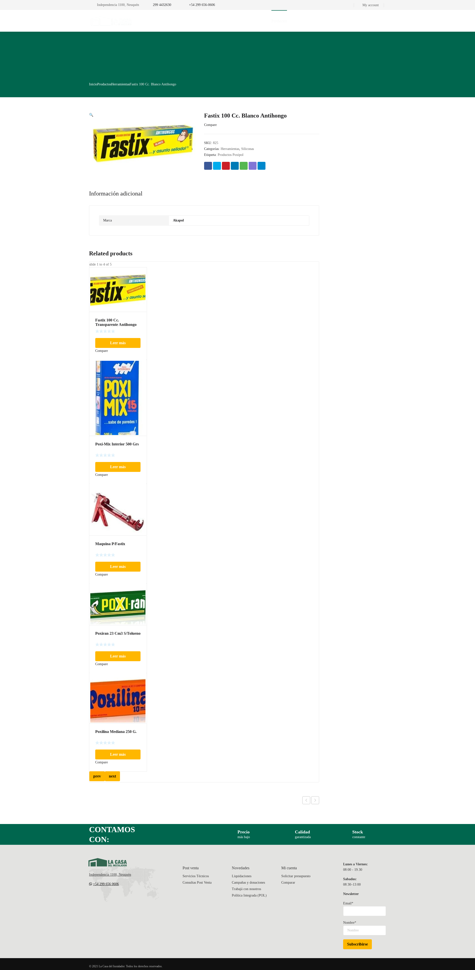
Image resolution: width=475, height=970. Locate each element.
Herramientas (120, 84)
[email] (91, 899)
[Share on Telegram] (261, 166)
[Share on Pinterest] (226, 166)
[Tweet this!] (217, 166)
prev (97, 776)
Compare (210, 125)
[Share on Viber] (253, 166)
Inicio (93, 84)
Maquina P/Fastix (110, 544)
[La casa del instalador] (111, 21)
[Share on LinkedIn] (235, 166)
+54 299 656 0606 (106, 884)
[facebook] (101, 899)
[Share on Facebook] (208, 166)
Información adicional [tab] (115, 193)
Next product (315, 800)
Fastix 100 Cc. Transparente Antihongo (116, 322)
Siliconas (247, 149)
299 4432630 (162, 5)
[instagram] (111, 899)
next (112, 776)
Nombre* (349, 922)
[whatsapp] (121, 899)
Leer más (118, 343)
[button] (91, 115)
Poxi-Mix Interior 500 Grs (117, 444)
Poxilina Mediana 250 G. (116, 731)
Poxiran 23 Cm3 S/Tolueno (118, 633)
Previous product (306, 800)
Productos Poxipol (230, 155)
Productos (104, 84)
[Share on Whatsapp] (244, 166)
